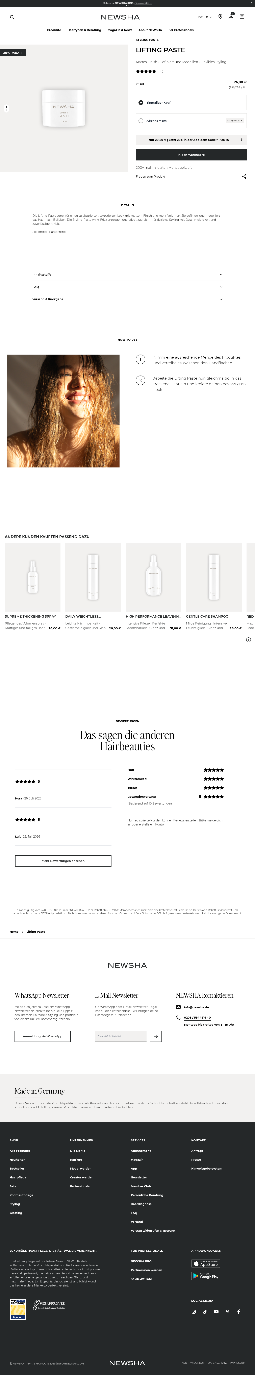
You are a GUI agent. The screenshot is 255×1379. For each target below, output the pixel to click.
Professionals (80, 1186)
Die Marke (77, 1151)
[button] (251, 3)
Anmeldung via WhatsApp (42, 1036)
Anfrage (197, 1151)
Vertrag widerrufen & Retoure (153, 1230)
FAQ (134, 1213)
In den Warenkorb (191, 155)
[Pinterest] (227, 1312)
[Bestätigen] (156, 1036)
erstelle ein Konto (151, 824)
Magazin (137, 1159)
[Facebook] (238, 1312)
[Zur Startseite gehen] (120, 21)
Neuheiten (17, 1159)
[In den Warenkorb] (53, 620)
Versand (137, 1222)
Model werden (81, 1168)
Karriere (76, 1159)
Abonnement (157, 121)
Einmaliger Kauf (158, 102)
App (134, 1168)
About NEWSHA (150, 30)
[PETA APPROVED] (49, 1305)
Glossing (16, 1213)
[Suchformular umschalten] (12, 17)
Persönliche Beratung (147, 1195)
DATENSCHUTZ (217, 1362)
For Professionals (181, 30)
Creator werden (82, 1177)
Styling (15, 1204)
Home (14, 932)
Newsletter (139, 1177)
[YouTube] (216, 1312)
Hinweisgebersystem (206, 1168)
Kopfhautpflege (21, 1195)
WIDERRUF (197, 1362)
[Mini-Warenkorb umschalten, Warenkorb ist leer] (242, 17)
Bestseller (17, 1168)
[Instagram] (193, 1312)
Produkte (54, 30)
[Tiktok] (205, 1312)
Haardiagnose (141, 1204)
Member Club (141, 1186)
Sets (13, 1186)
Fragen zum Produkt (150, 176)
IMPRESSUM (237, 1362)
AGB (184, 1362)
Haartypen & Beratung (84, 30)
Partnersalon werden (146, 1270)
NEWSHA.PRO (141, 1261)
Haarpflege (18, 1177)
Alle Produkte (20, 1151)
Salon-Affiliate (141, 1279)
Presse (196, 1159)
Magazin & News (120, 30)
